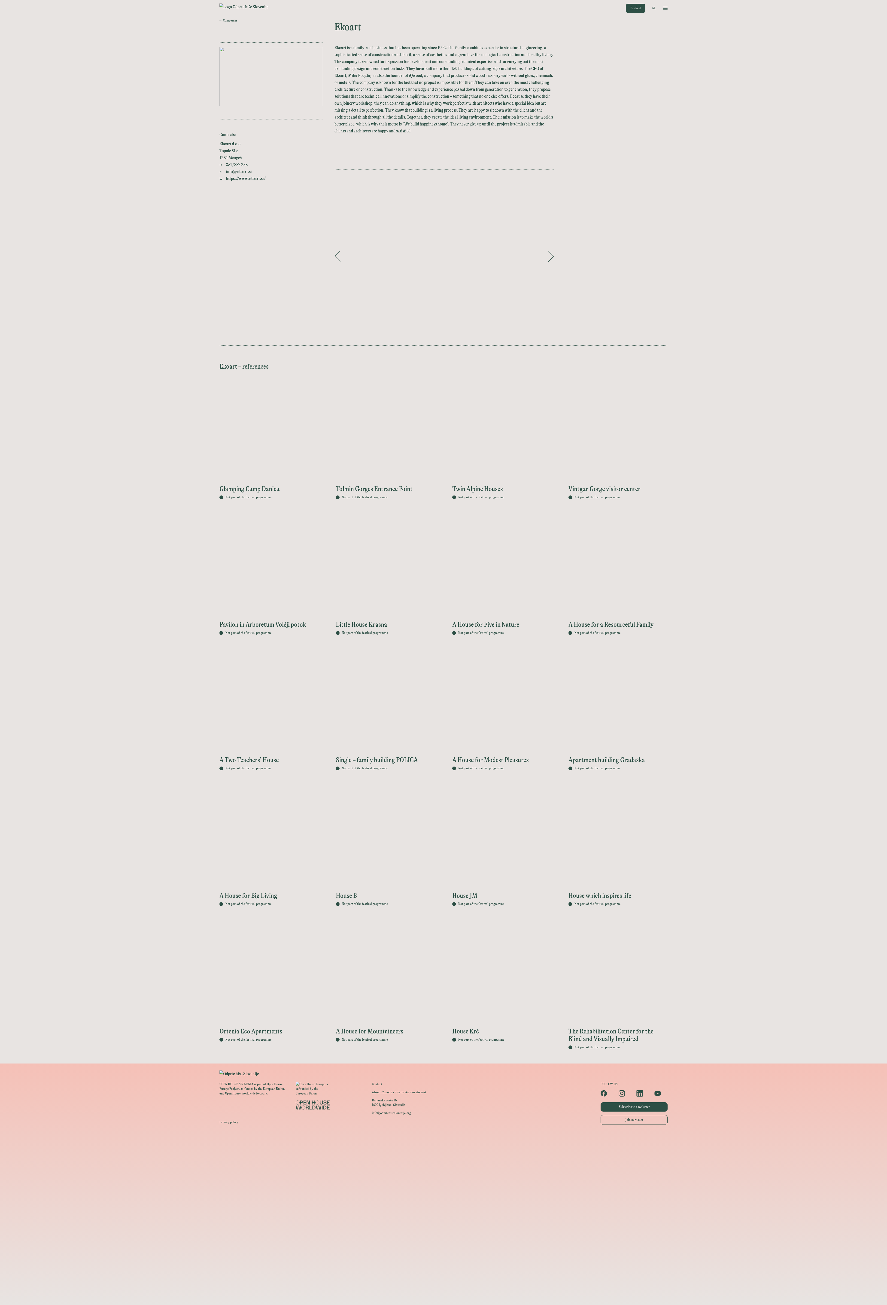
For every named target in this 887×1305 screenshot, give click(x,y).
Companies (228, 20)
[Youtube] (661, 1093)
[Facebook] (607, 1093)
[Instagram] (625, 1093)
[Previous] (337, 256)
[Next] (551, 256)
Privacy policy (228, 1122)
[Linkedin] (643, 1093)
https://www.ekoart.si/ (246, 178)
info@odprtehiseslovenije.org (391, 1113)
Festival (635, 8)
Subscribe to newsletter (634, 1107)
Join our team (634, 1120)
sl (654, 8)
